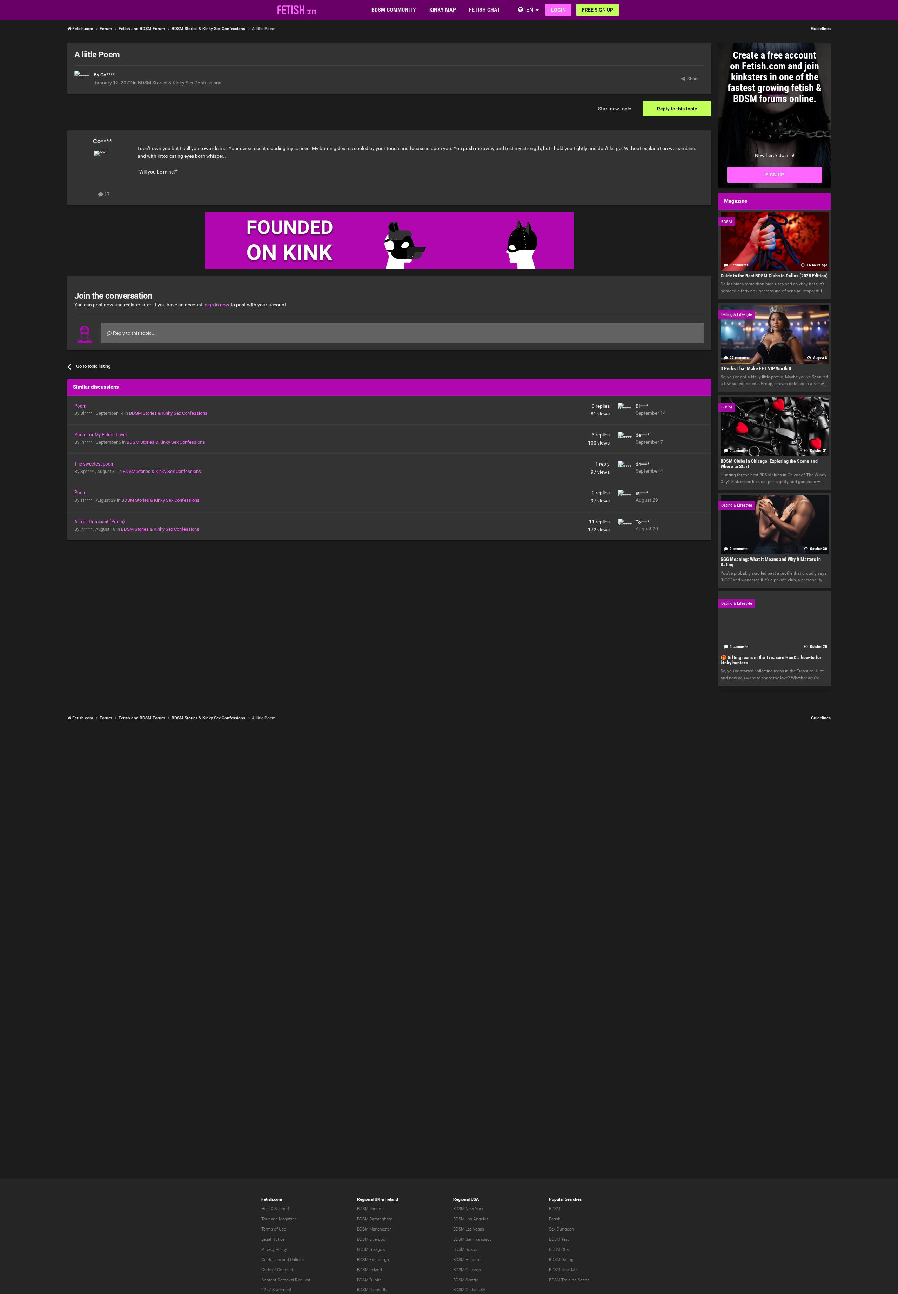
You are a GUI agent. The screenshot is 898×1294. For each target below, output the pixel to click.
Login (558, 10)
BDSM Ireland (369, 1269)
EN (529, 9)
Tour (265, 1219)
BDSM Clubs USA (469, 1289)
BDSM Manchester (374, 1229)
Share (692, 78)
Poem (80, 406)
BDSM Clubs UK (372, 1289)
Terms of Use (273, 1229)
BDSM (554, 1208)
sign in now (217, 304)
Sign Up (774, 174)
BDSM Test (559, 1239)
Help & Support (275, 1208)
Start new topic (614, 108)
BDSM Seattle (465, 1280)
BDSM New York (468, 1208)
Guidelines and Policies (282, 1259)
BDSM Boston (466, 1249)
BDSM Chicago (467, 1269)
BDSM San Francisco (472, 1239)
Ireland (391, 1199)
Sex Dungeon (561, 1229)
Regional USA (466, 1199)
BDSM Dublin (369, 1280)
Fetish (555, 1219)
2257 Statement (276, 1289)
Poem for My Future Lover (100, 435)
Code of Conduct (277, 1269)
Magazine (288, 1219)
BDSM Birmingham (375, 1219)
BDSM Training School (570, 1280)
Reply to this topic (677, 108)
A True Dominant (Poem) (99, 522)
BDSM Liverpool (372, 1239)
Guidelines (821, 28)
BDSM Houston (467, 1259)
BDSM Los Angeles (470, 1219)
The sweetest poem (94, 464)
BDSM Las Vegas (468, 1229)
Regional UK (368, 1199)
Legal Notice (272, 1239)
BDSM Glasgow (371, 1249)
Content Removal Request (285, 1280)
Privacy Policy (274, 1249)
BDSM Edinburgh (373, 1259)
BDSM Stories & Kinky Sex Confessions (179, 83)
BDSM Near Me (563, 1269)
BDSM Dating (561, 1259)
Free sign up (597, 10)
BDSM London (370, 1208)
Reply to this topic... (134, 333)
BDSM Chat (559, 1249)
